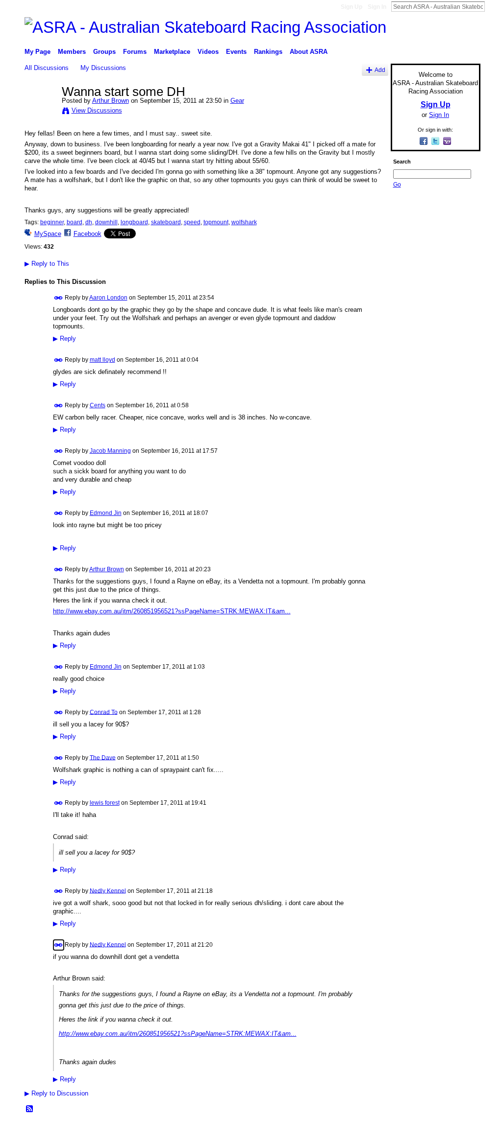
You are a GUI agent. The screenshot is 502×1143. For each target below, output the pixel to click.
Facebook (87, 233)
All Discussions (47, 67)
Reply (64, 338)
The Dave (103, 757)
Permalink (58, 298)
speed (192, 222)
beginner (52, 222)
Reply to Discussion (56, 1093)
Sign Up (351, 6)
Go (397, 184)
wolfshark (244, 222)
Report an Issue (408, 1131)
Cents (97, 405)
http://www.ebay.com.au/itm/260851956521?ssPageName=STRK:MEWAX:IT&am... (172, 611)
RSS (29, 1109)
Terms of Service (458, 1131)
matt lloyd (102, 359)
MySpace (47, 233)
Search (493, 6)
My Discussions (103, 67)
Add (380, 70)
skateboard (166, 222)
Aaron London (108, 297)
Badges (369, 1131)
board (74, 222)
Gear (237, 100)
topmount (215, 222)
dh (88, 222)
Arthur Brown (110, 100)
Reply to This (47, 263)
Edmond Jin (106, 513)
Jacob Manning (110, 450)
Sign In (377, 6)
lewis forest (105, 802)
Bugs (84, 1131)
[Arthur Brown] (40, 112)
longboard (134, 222)
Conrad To (104, 711)
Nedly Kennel (108, 890)
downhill (106, 222)
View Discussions (97, 110)
